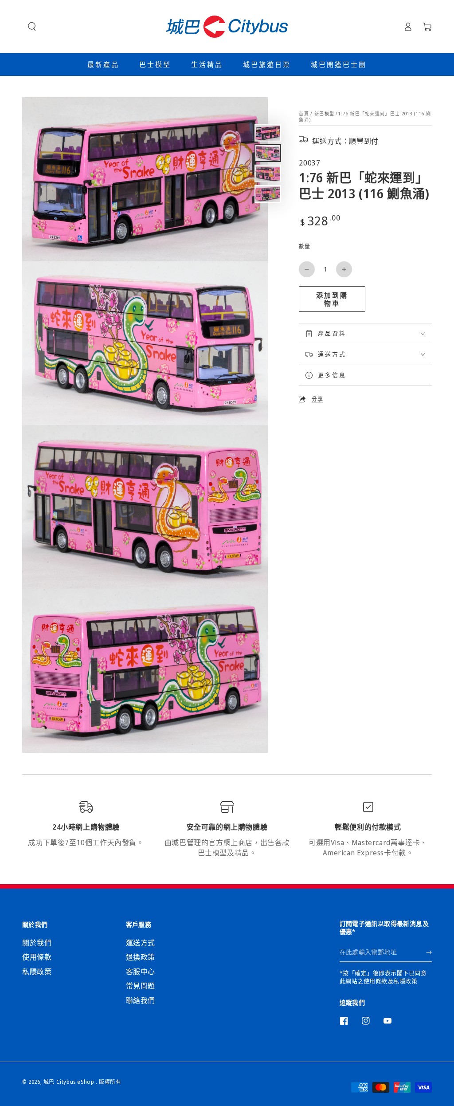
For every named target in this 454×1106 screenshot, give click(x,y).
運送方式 (140, 943)
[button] (32, 26)
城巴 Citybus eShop (69, 1082)
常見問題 (140, 986)
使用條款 (36, 957)
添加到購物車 (332, 299)
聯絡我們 (140, 1000)
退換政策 (140, 957)
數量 (304, 246)
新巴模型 (324, 113)
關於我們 (36, 943)
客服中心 (140, 971)
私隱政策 (36, 971)
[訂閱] (429, 952)
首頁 (304, 113)
